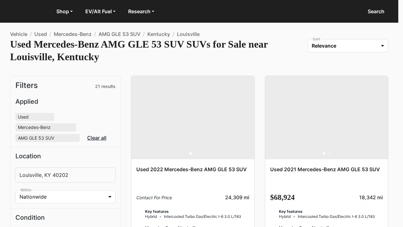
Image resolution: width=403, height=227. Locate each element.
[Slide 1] (190, 153)
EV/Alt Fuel (98, 11)
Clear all (96, 138)
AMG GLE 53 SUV (119, 34)
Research (139, 11)
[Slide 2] (195, 153)
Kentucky (158, 34)
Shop (62, 11)
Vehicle (18, 34)
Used (40, 34)
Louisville (188, 34)
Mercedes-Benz (73, 34)
